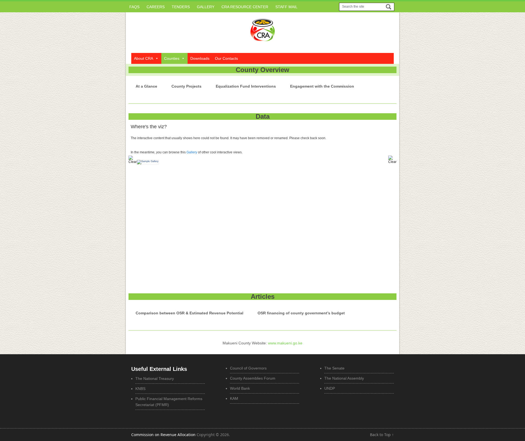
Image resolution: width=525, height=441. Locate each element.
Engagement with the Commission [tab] (322, 86)
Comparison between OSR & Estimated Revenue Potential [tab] (189, 313)
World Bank (240, 388)
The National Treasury (154, 378)
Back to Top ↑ (382, 434)
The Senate (334, 368)
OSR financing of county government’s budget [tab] (301, 313)
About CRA (143, 58)
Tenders (181, 7)
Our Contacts (226, 58)
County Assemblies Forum (252, 378)
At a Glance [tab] (146, 86)
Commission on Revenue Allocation (163, 434)
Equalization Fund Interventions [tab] (246, 86)
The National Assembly (344, 378)
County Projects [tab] (186, 86)
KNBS (140, 388)
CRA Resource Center (244, 7)
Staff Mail (286, 7)
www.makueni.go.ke (285, 343)
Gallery (205, 7)
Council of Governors (248, 368)
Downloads (199, 58)
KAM (234, 398)
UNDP (329, 388)
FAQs (134, 7)
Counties (171, 58)
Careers (156, 7)
